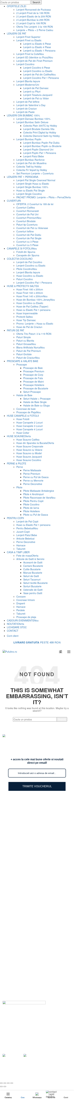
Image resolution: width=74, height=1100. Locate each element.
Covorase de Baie (19, 928)
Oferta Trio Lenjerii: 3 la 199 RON (34, 26)
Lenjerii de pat (39, 1071)
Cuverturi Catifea (25, 207)
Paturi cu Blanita (25, 340)
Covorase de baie (26, 409)
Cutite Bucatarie (32, 569)
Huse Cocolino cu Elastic (29, 275)
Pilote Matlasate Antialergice (38, 490)
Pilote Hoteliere (31, 511)
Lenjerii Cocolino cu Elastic (37, 71)
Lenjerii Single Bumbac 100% (32, 187)
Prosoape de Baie (33, 368)
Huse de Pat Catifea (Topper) (32, 306)
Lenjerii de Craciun (26, 108)
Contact (13, 989)
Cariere (13, 979)
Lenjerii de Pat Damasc (36, 88)
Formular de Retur (19, 965)
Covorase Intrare (25, 600)
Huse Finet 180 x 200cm (29, 289)
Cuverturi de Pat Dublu (28, 234)
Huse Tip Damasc (26, 320)
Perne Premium (31, 473)
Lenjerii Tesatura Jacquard (37, 95)
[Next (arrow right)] (4, 1086)
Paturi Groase (26, 344)
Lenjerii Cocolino (25, 64)
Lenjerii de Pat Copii (27, 521)
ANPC (12, 994)
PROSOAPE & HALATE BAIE (22, 361)
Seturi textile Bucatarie (35, 583)
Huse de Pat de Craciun (29, 327)
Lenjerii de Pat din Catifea (39, 74)
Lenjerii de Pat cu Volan (36, 98)
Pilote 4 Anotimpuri (33, 494)
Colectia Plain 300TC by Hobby (40, 125)
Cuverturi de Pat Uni (27, 214)
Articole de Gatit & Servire (30, 559)
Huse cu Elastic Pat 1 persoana (33, 310)
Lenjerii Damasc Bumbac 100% (33, 118)
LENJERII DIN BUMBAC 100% (23, 115)
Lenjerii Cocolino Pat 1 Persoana (41, 78)
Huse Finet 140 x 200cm (31, 296)
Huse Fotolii (22, 419)
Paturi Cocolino (24, 279)
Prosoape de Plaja (28, 412)
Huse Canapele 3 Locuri (29, 426)
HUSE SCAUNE (19, 436)
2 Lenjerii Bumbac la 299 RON (32, 19)
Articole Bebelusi (25, 538)
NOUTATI (15, 624)
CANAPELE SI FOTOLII (22, 248)
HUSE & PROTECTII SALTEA (23, 286)
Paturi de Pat (16, 867)
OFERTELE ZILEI (16, 6)
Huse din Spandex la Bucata (35, 443)
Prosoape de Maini (33, 381)
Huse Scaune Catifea (27, 439)
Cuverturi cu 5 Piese (27, 245)
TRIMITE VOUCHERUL (37, 786)
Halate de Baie (24, 395)
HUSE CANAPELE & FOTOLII (23, 415)
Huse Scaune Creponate (29, 446)
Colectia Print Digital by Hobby (39, 132)
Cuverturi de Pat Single (28, 238)
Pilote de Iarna (31, 507)
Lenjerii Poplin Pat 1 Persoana (39, 153)
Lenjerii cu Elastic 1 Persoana (39, 50)
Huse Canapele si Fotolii (22, 918)
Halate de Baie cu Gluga (36, 405)
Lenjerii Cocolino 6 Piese (36, 67)
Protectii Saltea (24, 316)
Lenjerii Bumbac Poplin (28, 139)
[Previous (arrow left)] (1, 1086)
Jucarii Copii (23, 531)
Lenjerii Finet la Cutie (30, 54)
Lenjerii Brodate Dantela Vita (38, 129)
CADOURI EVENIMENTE (23, 620)
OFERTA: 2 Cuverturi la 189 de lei (34, 204)
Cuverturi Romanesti (27, 211)
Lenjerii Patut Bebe (33, 156)
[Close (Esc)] (1, 1083)
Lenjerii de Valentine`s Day (30, 105)
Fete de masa (27, 555)
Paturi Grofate (24, 354)
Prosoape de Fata (33, 378)
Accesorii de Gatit (32, 562)
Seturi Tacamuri (31, 579)
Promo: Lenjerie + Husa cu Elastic (34, 323)
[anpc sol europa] (34, 1055)
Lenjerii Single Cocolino (29, 194)
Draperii (20, 603)
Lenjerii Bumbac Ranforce (30, 159)
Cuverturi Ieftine (25, 231)
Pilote (19, 487)
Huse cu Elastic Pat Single (30, 190)
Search (36, 2)
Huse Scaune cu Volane (29, 449)
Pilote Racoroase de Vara (39, 497)
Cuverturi (14, 877)
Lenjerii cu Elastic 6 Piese (37, 43)
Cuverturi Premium (28, 217)
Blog (11, 955)
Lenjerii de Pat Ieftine (27, 101)
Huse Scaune (16, 908)
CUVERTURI (14, 200)
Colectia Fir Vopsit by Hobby (31, 170)
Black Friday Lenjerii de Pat (24, 855)
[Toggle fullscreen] (8, 1083)
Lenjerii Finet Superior (28, 37)
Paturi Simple (23, 337)
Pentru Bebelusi (27, 528)
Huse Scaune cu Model (29, 453)
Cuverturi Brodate (26, 221)
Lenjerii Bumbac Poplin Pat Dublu (41, 142)
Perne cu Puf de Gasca (36, 477)
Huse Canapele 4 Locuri (29, 429)
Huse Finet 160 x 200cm (29, 292)
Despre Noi (15, 950)
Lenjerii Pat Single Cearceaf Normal (35, 180)
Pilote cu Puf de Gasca (35, 514)
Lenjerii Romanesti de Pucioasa (33, 9)
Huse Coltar (22, 432)
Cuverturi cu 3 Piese (27, 241)
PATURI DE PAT (15, 330)
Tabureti (20, 548)
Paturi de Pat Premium (28, 351)
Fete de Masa (17, 913)
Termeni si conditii (19, 974)
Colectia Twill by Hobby (28, 166)
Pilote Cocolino (26, 269)
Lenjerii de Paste (25, 112)
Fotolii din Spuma (25, 252)
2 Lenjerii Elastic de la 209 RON (33, 16)
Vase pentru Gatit (32, 593)
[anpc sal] (13, 1055)
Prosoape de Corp (33, 374)
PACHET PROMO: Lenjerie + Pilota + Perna (43, 197)
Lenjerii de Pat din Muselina (31, 163)
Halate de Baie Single (35, 402)
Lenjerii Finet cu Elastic (28, 40)
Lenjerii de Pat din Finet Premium (34, 60)
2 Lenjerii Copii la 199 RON (31, 23)
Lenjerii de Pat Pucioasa (22, 830)
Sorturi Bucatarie (32, 586)
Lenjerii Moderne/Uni (27, 84)
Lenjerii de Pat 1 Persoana (23, 840)
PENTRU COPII (15, 518)
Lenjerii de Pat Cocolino (29, 262)
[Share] (4, 1083)
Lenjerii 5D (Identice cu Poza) (34, 57)
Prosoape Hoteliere (33, 385)
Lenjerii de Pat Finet (20, 820)
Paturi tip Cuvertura (27, 224)
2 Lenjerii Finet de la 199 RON (32, 13)
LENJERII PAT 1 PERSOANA (22, 176)
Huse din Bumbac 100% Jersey (35, 299)
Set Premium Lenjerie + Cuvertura (35, 173)
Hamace (20, 545)
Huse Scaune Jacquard (29, 456)
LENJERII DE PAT (16, 33)
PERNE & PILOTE (16, 463)
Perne (19, 467)
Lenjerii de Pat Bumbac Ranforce (27, 815)
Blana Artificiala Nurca (30, 347)
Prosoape (21, 364)
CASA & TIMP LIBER (18, 552)
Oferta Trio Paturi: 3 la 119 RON (33, 333)
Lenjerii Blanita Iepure (28, 81)
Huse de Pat (16, 872)
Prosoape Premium (33, 371)
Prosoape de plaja (26, 617)
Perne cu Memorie (33, 480)
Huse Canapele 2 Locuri (29, 422)
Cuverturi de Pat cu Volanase (32, 228)
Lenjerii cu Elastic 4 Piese (37, 47)
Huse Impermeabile (27, 313)
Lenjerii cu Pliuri (31, 91)
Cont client (12, 635)
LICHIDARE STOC (17, 627)
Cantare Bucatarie (33, 565)
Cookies (13, 984)
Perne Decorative (32, 484)
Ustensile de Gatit (33, 589)
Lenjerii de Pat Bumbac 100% (25, 810)
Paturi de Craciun (28, 357)
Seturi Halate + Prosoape (37, 398)
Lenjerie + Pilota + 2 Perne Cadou (34, 30)
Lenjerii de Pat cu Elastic (22, 835)
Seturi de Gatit (31, 576)
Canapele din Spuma (27, 255)
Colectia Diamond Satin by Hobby (41, 136)
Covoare (21, 596)
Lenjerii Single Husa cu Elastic (32, 183)
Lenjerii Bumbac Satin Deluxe (32, 122)
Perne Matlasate (32, 470)
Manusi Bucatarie (32, 572)
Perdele (20, 610)
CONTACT (12, 630)
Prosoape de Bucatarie (35, 388)
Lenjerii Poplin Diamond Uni (38, 149)
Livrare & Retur (17, 960)
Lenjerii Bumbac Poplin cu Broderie (42, 146)
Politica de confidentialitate (23, 970)
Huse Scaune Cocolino (28, 460)
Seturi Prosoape (32, 391)
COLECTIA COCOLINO (20, 258)
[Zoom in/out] (11, 1083)
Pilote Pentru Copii (33, 501)
